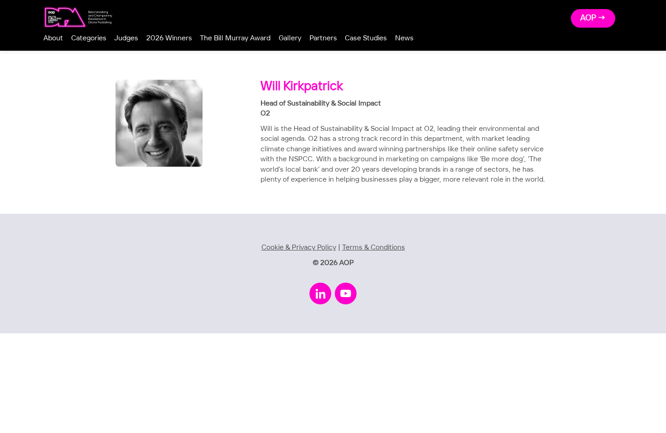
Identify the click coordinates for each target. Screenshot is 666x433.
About (53, 38)
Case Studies (366, 38)
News (404, 38)
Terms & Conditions (373, 247)
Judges (126, 38)
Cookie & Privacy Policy (298, 247)
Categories (88, 38)
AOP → (593, 18)
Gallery (290, 38)
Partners (323, 38)
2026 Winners (169, 38)
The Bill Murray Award (235, 38)
